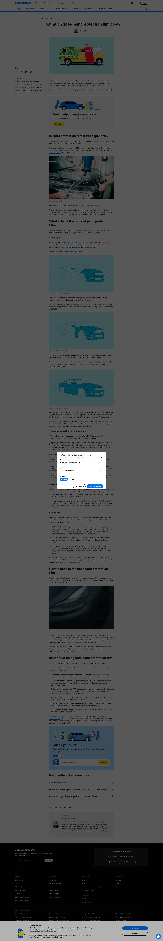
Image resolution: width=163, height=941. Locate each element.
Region (62, 467)
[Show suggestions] (100, 470)
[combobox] (79, 470)
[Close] (103, 454)
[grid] (81, 479)
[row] (64, 479)
